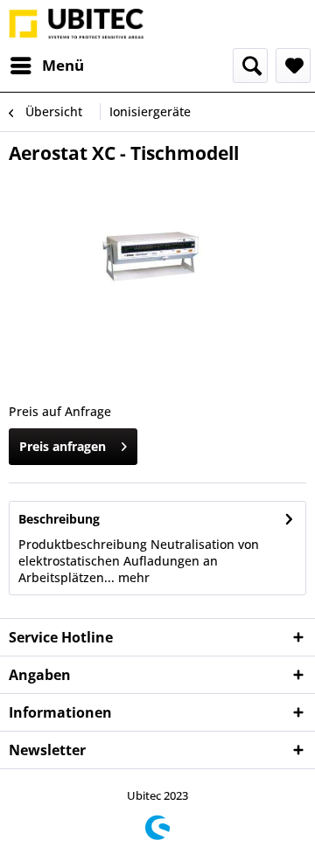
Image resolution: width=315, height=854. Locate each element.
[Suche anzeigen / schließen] (250, 65)
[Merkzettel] (293, 65)
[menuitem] (46, 65)
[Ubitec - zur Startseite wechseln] (76, 24)
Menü (63, 65)
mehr (132, 577)
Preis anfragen (62, 446)
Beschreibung (59, 518)
